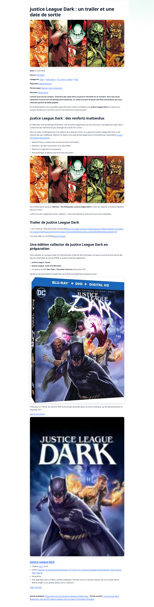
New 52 (39, 573)
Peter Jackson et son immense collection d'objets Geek (66, 596)
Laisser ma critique (37, 414)
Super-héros (50, 79)
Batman (45, 88)
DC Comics (61, 79)
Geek (42, 79)
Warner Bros (43, 92)
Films (76, 79)
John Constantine (55, 88)
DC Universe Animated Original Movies (94, 570)
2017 (41, 566)
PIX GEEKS (40, 75)
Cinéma (69, 79)
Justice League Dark (42, 562)
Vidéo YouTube (59, 236)
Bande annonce (45, 84)
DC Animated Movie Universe (56, 570)
